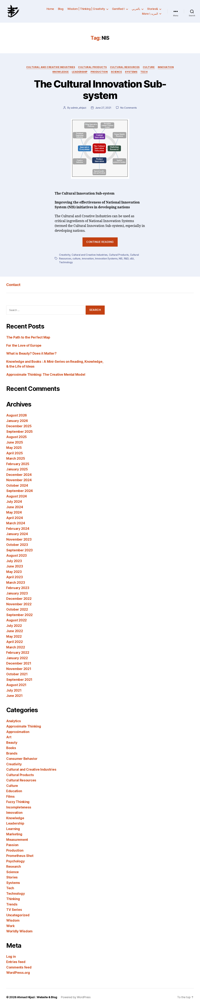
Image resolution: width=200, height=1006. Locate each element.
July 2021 (14, 690)
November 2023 (19, 539)
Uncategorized (18, 915)
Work (10, 926)
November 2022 (19, 604)
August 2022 (16, 620)
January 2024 (17, 534)
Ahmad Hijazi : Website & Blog (37, 997)
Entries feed (15, 962)
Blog (60, 9)
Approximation (17, 732)
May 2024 (14, 512)
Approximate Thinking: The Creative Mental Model (45, 374)
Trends (11, 904)
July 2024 (14, 502)
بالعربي (136, 9)
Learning (13, 829)
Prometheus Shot (19, 856)
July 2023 (14, 561)
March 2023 (15, 583)
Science (116, 71)
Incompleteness (18, 807)
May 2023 (14, 572)
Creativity (64, 254)
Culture (149, 67)
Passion (12, 845)
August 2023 (16, 555)
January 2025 (17, 469)
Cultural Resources (125, 67)
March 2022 (15, 647)
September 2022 (19, 615)
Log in (11, 956)
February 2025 (17, 464)
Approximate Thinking (23, 726)
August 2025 (16, 437)
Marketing (14, 834)
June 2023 (14, 566)
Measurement (17, 840)
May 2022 (14, 636)
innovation (88, 258)
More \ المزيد (150, 13)
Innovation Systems (106, 258)
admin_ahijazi (78, 107)
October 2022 (17, 609)
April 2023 (14, 577)
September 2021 (19, 680)
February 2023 (17, 588)
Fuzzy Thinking (18, 802)
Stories (12, 877)
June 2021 (14, 696)
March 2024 (15, 523)
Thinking (13, 899)
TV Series (14, 910)
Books (11, 748)
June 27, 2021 (103, 107)
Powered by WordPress (76, 997)
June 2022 (14, 631)
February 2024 (17, 529)
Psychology (15, 861)
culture (76, 258)
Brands (11, 753)
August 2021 (16, 685)
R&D (126, 258)
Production (99, 71)
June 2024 (14, 507)
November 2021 (18, 669)
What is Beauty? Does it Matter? (31, 353)
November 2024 (19, 480)
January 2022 (17, 658)
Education (14, 791)
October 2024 (17, 485)
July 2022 (14, 626)
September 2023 (19, 550)
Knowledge (60, 71)
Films (10, 796)
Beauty (11, 743)
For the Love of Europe (23, 345)
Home (50, 9)
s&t (132, 258)
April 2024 (14, 518)
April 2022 (14, 642)
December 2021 (18, 663)
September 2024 (19, 491)
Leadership (80, 71)
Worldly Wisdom (19, 931)
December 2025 (19, 426)
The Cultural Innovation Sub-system (100, 89)
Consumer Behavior (21, 759)
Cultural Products (92, 67)
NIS (120, 258)
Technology (66, 262)
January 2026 (17, 421)
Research (13, 866)
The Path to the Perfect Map (28, 337)
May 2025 (14, 448)
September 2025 (19, 432)
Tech (144, 71)
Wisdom (12, 920)
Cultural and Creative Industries (50, 67)
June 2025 (14, 442)
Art (8, 737)
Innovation (166, 67)
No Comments (128, 107)
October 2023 (17, 545)
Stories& (152, 9)
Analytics (13, 721)
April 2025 (14, 453)
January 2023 (17, 593)
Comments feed (19, 967)
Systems (131, 71)
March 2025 (15, 458)
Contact (13, 284)
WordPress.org (18, 973)
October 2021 (17, 674)
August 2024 (16, 496)
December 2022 (19, 599)
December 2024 (19, 475)
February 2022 (17, 653)
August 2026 (16, 415)
